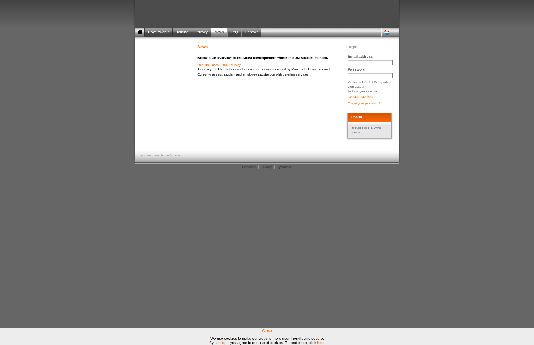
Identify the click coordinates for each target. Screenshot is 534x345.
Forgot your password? (364, 103)
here (321, 343)
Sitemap (266, 167)
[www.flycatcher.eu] (367, 19)
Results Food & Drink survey (219, 65)
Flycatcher (284, 167)
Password (356, 69)
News (176, 155)
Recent (356, 117)
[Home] (140, 32)
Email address (360, 56)
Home (165, 155)
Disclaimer (249, 167)
